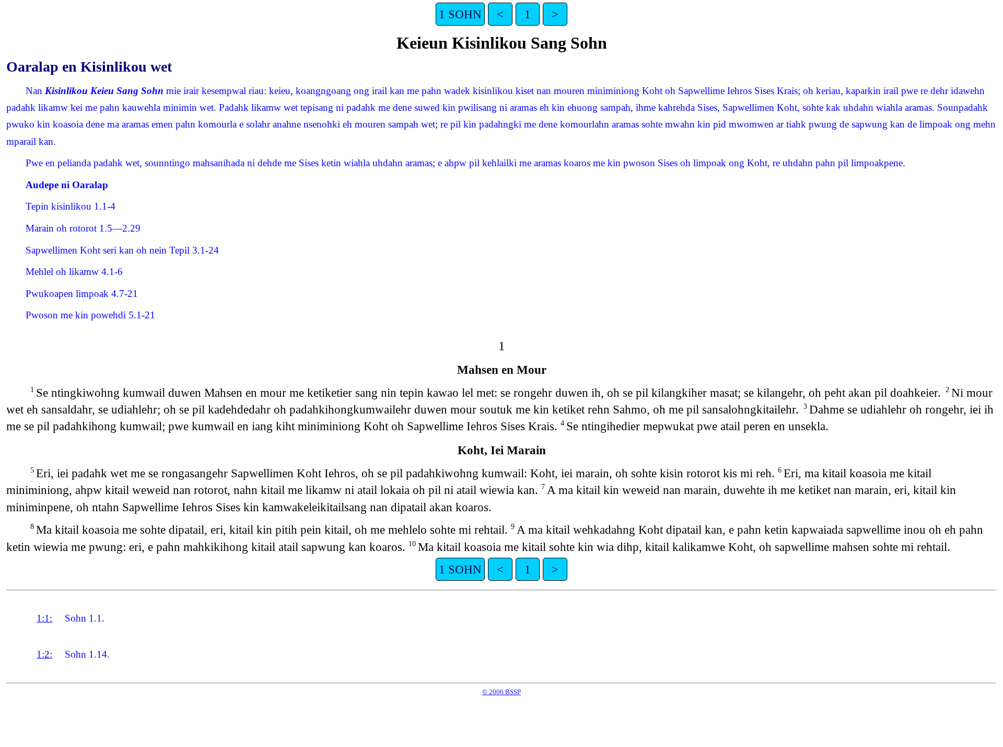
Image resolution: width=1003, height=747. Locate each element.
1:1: (44, 618)
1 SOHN (460, 14)
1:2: (44, 654)
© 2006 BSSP (501, 692)
